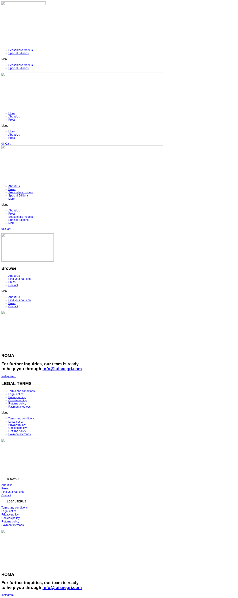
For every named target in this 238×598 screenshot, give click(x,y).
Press (12, 119)
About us (6, 484)
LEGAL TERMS (16, 501)
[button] (119, 59)
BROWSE (13, 478)
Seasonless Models (20, 50)
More (11, 113)
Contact (13, 285)
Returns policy (17, 403)
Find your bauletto (19, 278)
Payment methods (19, 406)
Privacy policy (17, 397)
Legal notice (16, 394)
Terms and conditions (21, 391)
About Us (14, 116)
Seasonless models (20, 192)
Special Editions (18, 53)
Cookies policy (17, 400)
